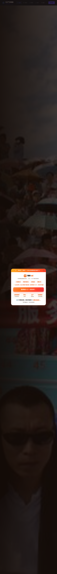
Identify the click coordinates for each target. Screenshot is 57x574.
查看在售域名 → (37, 300)
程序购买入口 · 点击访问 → (28, 289)
